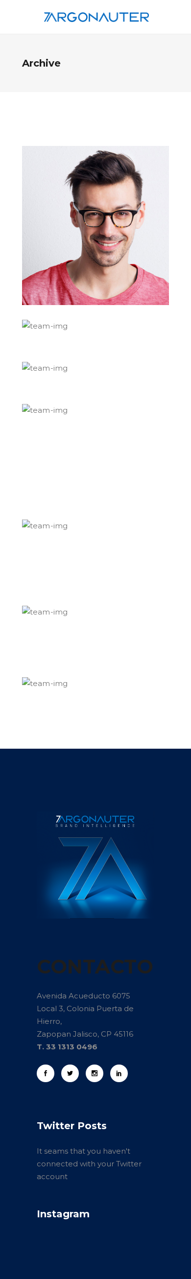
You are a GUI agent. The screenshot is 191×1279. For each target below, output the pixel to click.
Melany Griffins (86, 387)
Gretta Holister (86, 589)
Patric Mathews (88, 303)
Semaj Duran (79, 503)
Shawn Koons (81, 661)
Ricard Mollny (81, 345)
